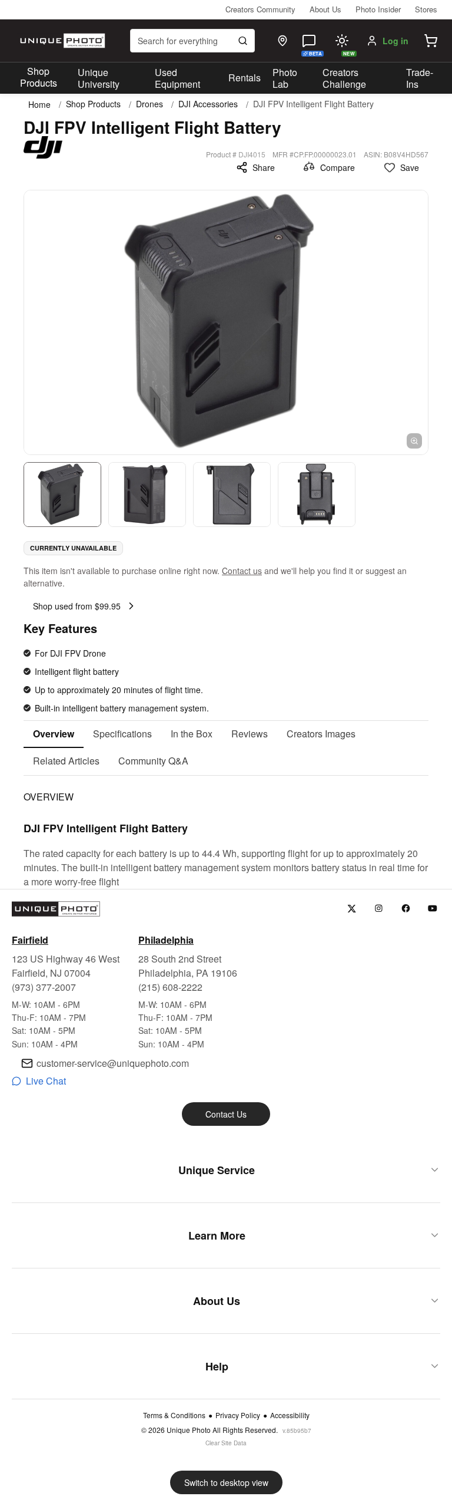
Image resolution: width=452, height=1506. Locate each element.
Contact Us (226, 1114)
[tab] (54, 734)
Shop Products (38, 77)
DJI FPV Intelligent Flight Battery (313, 104)
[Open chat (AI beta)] (309, 41)
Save (409, 167)
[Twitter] (351, 908)
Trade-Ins (419, 78)
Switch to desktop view (226, 1482)
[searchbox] (192, 40)
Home (39, 104)
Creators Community (260, 9)
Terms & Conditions (174, 1415)
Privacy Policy (237, 1415)
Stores (426, 9)
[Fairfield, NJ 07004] (282, 40)
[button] (431, 41)
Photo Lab (284, 78)
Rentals (244, 77)
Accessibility (290, 1415)
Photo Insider (378, 9)
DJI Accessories (208, 104)
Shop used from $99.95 (77, 606)
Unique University (98, 78)
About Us (325, 9)
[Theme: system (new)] (342, 41)
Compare (337, 167)
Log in (395, 41)
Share (263, 167)
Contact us (242, 570)
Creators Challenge (344, 78)
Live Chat (46, 1081)
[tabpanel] (226, 832)
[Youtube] (433, 908)
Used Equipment (177, 78)
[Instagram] (378, 908)
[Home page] (61, 40)
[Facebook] (405, 908)
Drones (149, 104)
